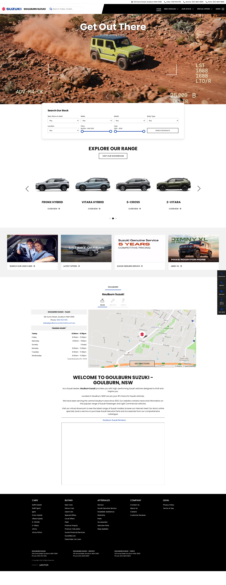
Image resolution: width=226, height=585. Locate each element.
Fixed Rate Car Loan (73, 539)
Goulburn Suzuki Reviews (114, 420)
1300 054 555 (62, 320)
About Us (133, 508)
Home (158, 9)
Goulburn (113, 287)
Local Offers (70, 518)
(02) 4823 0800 (83, 556)
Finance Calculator (72, 529)
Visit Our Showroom (113, 156)
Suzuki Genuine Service (107, 508)
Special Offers (203, 9)
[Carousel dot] (110, 218)
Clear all (173, 111)
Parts (100, 518)
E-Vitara (35, 525)
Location (51, 126)
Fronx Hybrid (37, 515)
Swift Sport (36, 508)
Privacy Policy (168, 505)
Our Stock (186, 9)
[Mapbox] (94, 365)
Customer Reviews (138, 515)
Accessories (102, 522)
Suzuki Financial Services (75, 532)
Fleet (67, 522)
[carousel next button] (118, 96)
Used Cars (69, 512)
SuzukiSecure (70, 536)
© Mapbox (178, 366)
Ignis (34, 512)
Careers (133, 512)
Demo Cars (69, 508)
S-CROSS (36, 522)
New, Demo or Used (55, 116)
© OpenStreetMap (189, 366)
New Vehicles (170, 9)
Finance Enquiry (71, 525)
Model (116, 116)
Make (83, 116)
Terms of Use (168, 508)
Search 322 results (163, 130)
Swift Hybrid (37, 505)
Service (101, 505)
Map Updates (103, 529)
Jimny (34, 529)
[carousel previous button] (107, 96)
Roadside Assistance (106, 512)
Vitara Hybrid (37, 518)
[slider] (82, 131)
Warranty (101, 515)
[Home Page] (11, 9)
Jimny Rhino (37, 532)
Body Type (151, 116)
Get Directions (142, 363)
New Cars (69, 505)
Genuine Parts (103, 525)
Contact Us (134, 505)
